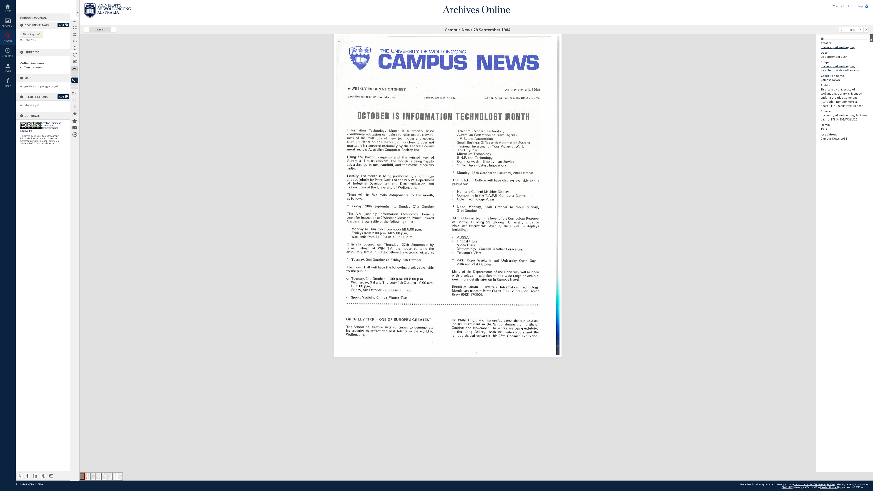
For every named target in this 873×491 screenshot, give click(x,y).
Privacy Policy (22, 484)
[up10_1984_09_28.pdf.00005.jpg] (103, 476)
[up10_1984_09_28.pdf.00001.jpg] (82, 476)
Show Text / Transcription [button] (74, 93)
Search (8, 41)
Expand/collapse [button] (871, 38)
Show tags (29, 34)
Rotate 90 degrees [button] (74, 54)
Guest (846, 6)
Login (8, 71)
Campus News (33, 67)
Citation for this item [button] (74, 134)
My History (8, 56)
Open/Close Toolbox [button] (77, 8)
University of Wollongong (838, 47)
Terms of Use (36, 484)
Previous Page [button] (841, 29)
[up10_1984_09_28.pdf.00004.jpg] (98, 476)
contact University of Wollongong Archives (814, 484)
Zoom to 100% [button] (74, 61)
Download (74, 114)
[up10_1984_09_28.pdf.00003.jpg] (92, 476)
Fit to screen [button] (74, 34)
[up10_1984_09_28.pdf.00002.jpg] (87, 476)
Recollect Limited (828, 487)
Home (8, 11)
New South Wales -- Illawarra (840, 70)
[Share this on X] (19, 473)
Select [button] (861, 29)
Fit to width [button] (74, 41)
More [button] (8, 86)
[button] (74, 80)
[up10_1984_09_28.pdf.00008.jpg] (120, 476)
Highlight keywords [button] (74, 107)
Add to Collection (74, 121)
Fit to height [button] (74, 48)
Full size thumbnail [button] (74, 27)
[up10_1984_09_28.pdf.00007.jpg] (114, 476)
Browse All (8, 26)
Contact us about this (74, 127)
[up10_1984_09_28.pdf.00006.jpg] (109, 476)
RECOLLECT (787, 487)
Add (61, 25)
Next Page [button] (866, 29)
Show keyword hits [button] (74, 100)
